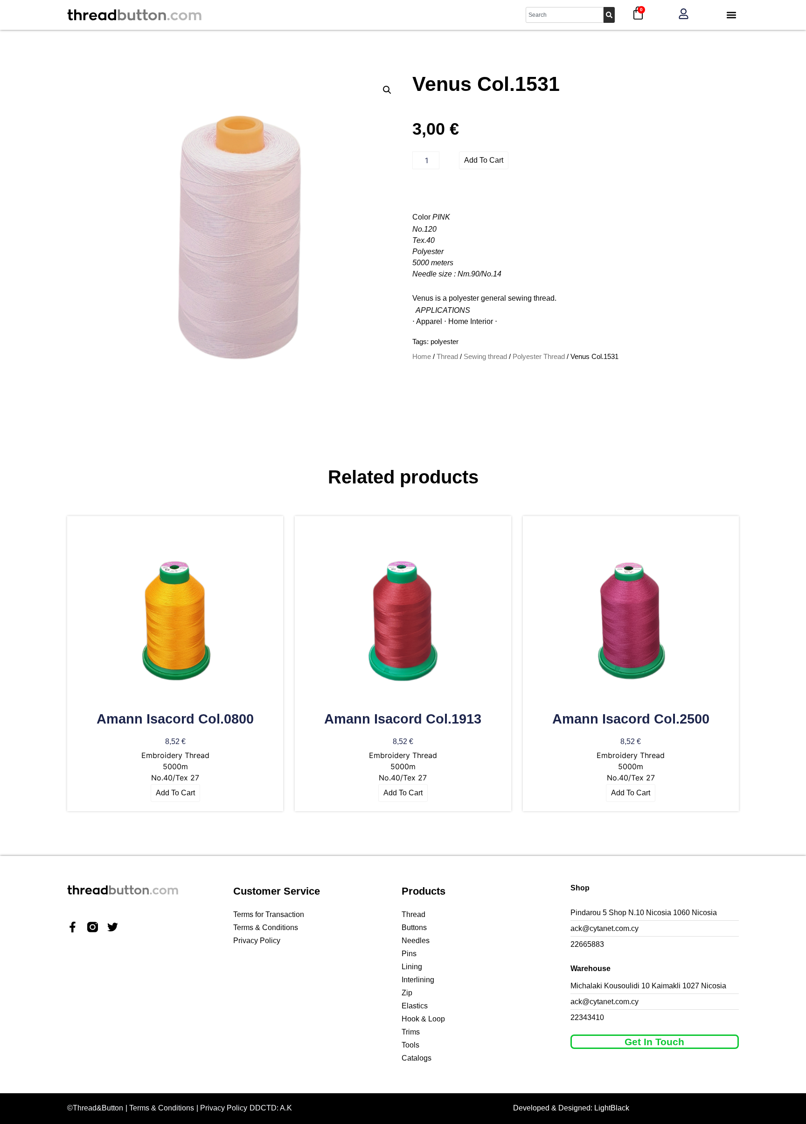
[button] (731, 15)
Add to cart (483, 160)
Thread (447, 356)
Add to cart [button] (175, 793)
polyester (445, 341)
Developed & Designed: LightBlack (571, 1108)
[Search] (609, 15)
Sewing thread (485, 356)
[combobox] (565, 15)
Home (421, 356)
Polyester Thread (539, 356)
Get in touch (654, 1041)
